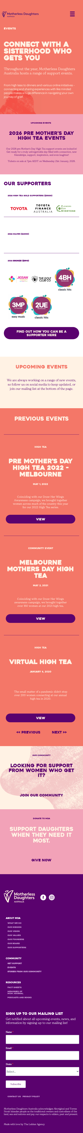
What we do (14, 923)
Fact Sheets (15, 987)
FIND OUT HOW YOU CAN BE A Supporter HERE (42, 333)
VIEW (40, 519)
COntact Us (14, 1097)
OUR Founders (16, 939)
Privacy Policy (31, 1097)
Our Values (14, 935)
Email (9, 1048)
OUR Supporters (17, 948)
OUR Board (14, 943)
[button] (72, 13)
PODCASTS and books (20, 998)
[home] (19, 14)
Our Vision (14, 931)
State (9, 1064)
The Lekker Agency (34, 1124)
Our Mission (14, 927)
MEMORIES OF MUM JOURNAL (15, 992)
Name (10, 1032)
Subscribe (15, 1084)
